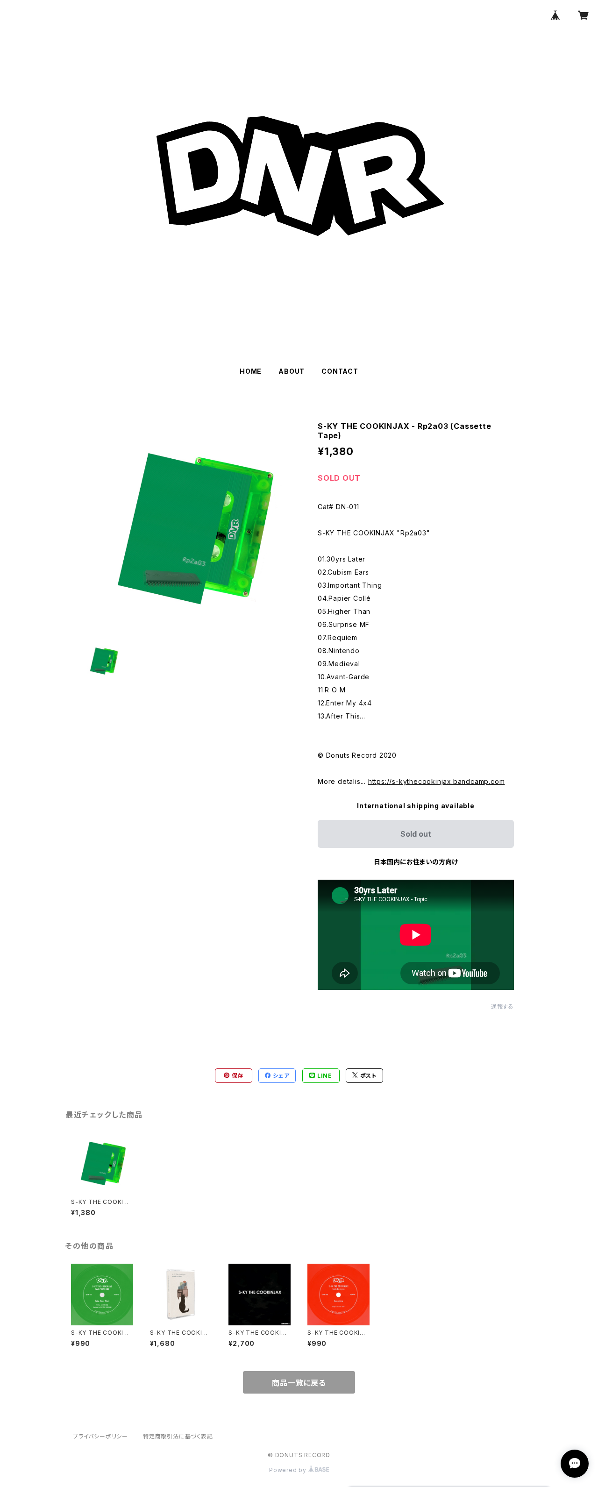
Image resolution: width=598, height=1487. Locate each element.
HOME (251, 371)
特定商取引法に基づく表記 (178, 1436)
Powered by (288, 1469)
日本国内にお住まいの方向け (416, 862)
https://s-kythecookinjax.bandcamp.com (436, 781)
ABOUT (291, 371)
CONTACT (339, 371)
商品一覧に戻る (299, 1382)
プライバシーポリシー (100, 1436)
